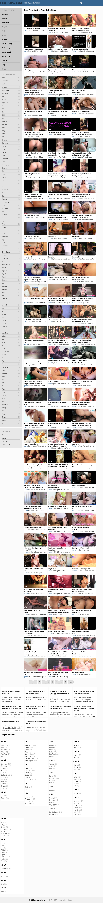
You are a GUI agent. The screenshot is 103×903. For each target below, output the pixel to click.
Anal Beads (4, 750)
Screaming (76, 801)
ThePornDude (5, 441)
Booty (11, 131)
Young (2, 892)
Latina (92, 594)
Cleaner (11, 152)
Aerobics (11, 84)
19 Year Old (11, 81)
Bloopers (11, 121)
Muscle (30, 72)
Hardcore (41, 95)
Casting (66, 51)
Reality (90, 259)
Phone (11, 376)
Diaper (27, 773)
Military (11, 336)
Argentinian (11, 103)
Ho (50, 780)
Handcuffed (52, 778)
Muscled (76, 747)
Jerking (11, 292)
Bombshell (11, 124)
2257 (55, 900)
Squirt (70, 344)
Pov (74, 783)
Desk (11, 180)
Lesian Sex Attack (6, 444)
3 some (65, 302)
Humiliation (69, 219)
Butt (11, 137)
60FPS (92, 113)
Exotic (11, 205)
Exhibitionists (11, 202)
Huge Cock (11, 271)
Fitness (11, 224)
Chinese (27, 747)
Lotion (11, 308)
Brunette (82, 51)
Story (2, 825)
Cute (11, 171)
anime (87, 675)
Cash (2, 796)
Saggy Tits (11, 414)
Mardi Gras (76, 745)
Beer (11, 112)
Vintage (60, 219)
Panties (75, 777)
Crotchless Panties (30, 758)
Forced (11, 230)
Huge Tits (11, 277)
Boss (2, 779)
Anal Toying (11, 93)
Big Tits (78, 113)
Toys (42, 30)
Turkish (3, 859)
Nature (75, 755)
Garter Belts (11, 236)
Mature (11, 324)
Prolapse (11, 395)
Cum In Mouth (6, 52)
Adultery (3, 747)
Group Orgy (11, 258)
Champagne (11, 143)
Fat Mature (11, 215)
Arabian (11, 99)
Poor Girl (11, 386)
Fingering (27, 801)
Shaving (11, 420)
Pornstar (58, 51)
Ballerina (11, 109)
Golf (50, 768)
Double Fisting (29, 779)
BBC (71, 199)
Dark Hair (11, 177)
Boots (11, 127)
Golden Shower (11, 252)
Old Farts (76, 767)
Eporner (50, 32)
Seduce (11, 417)
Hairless (51, 776)
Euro (78, 427)
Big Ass (29, 30)
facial (47, 386)
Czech (11, 174)
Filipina (11, 221)
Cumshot (11, 168)
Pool (3, 31)
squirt (87, 302)
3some (11, 78)
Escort (90, 136)
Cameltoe (11, 140)
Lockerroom (11, 302)
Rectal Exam (11, 404)
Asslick (2, 756)
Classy (26, 752)
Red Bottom (6, 56)
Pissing (95, 469)
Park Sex (76, 779)
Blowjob (81, 32)
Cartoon (4, 60)
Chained (3, 798)
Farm (11, 211)
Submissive (4, 829)
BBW (33, 30)
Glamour (11, 249)
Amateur (54, 32)
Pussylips (76, 786)
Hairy (11, 261)
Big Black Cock (5, 775)
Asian (78, 238)
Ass (11, 106)
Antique (3, 752)
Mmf (11, 339)
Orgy (78, 259)
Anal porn (4, 438)
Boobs (2, 777)
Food (50, 750)
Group (84, 427)
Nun (11, 345)
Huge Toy (11, 280)
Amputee (11, 87)
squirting (66, 677)
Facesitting (36, 635)
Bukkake (63, 95)
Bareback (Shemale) (57, 614)
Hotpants (11, 268)
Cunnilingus (45, 217)
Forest (11, 233)
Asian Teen (4, 754)
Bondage (5, 14)
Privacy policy (62, 900)
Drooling (11, 196)
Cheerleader (28, 745)
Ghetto (11, 243)
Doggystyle (28, 777)
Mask (11, 317)
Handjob (89, 51)
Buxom (3, 788)
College (44, 238)
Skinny (11, 423)
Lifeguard (11, 299)
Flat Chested (28, 803)
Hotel (50, 782)
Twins (2, 861)
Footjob (46, 344)
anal (90, 675)
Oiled (75, 765)
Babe (33, 51)
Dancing (27, 768)
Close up (33, 217)
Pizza (11, 380)
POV (36, 238)
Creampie (67, 95)
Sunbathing (4, 834)
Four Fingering (53, 754)
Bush (2, 781)
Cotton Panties (29, 756)
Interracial (11, 286)
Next (71, 682)
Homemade (61, 32)
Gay (11, 240)
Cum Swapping (29, 761)
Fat (11, 218)
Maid (11, 311)
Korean (4, 69)
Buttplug (3, 786)
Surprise (3, 836)
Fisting (80, 259)
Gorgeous (11, 255)
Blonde (66, 32)
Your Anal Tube (11, 3)
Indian (11, 283)
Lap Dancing (52, 800)
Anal (44, 30)
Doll (11, 187)
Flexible (11, 227)
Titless (2, 852)
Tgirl (2, 848)
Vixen (2, 876)
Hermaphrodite (11, 264)
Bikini (11, 115)
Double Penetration (32, 344)
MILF (36, 115)
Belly (2, 773)
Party (11, 364)
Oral (11, 358)
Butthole (3, 784)
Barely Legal (4, 764)
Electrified (27, 787)
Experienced (11, 208)
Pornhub (26, 30)
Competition (28, 754)
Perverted (11, 373)
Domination (11, 190)
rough (40, 51)
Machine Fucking (53, 812)
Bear (2, 770)
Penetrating (11, 367)
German (68, 427)
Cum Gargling (11, 165)
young (68, 302)
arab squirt (43, 282)
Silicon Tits (76, 805)
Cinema (27, 750)
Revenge (11, 408)
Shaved (4, 39)
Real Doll (76, 793)
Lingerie (4, 65)
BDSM (32, 614)
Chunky (11, 146)
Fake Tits (27, 797)
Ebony (57, 363)
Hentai (90, 32)
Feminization (28, 799)
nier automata (95, 323)
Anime (11, 96)
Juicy (11, 296)
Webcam (45, 72)
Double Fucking (7, 44)
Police (11, 383)
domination (69, 74)
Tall (2, 843)
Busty (11, 134)
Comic (11, 155)
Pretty (11, 392)
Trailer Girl (4, 857)
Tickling (3, 850)
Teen (63, 51)
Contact (70, 900)
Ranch (11, 398)
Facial (83, 594)
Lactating (51, 798)
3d (93, 32)
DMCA (50, 900)
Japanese (51, 790)
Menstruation (11, 330)
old (92, 219)
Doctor (27, 775)
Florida (51, 745)
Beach (4, 35)
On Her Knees (11, 352)
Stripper (3, 827)
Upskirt (40, 217)
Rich (11, 411)
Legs (50, 802)
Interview (11, 289)
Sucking (3, 831)
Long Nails (11, 305)
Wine (2, 884)
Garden (51, 766)
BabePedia (4, 435)
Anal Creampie (11, 90)
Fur (50, 756)
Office (11, 348)
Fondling (51, 747)
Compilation (62, 134)
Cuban (11, 162)
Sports (2, 822)
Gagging (51, 764)
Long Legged (52, 804)
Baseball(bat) (4, 766)
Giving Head (11, 246)
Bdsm (2, 768)
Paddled (11, 361)
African (46, 635)
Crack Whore (11, 159)
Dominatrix (11, 193)
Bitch (11, 118)
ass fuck (70, 448)
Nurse (75, 757)
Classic (11, 149)
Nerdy (11, 342)
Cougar (4, 27)
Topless (3, 854)
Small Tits (76, 810)
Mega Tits (11, 327)
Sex (74, 803)
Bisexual (4, 18)
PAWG (46, 136)
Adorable (3, 745)
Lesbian (37, 217)
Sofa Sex (76, 814)
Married (11, 314)
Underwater (4, 869)
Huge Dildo (11, 274)
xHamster (26, 136)
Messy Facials (11, 333)
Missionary (5, 22)
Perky (11, 370)
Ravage (11, 401)
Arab (65, 238)
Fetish (85, 51)
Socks (75, 812)
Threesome (86, 32)
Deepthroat (28, 770)
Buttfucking (6, 48)
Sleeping (76, 808)
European (11, 199)
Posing (11, 389)
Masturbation (37, 30)
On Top (11, 355)
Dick (11, 183)
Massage (11, 320)
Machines (51, 814)
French (64, 219)
